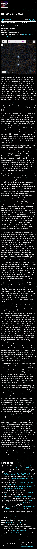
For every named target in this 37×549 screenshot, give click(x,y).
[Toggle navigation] (34, 4)
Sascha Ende (19, 522)
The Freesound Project (19, 531)
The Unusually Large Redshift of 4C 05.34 (21, 478)
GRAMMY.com (12, 484)
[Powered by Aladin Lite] (34, 72)
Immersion (9, 522)
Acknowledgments (27, 547)
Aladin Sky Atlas (16, 533)
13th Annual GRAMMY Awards (26, 482)
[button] (3, 20)
